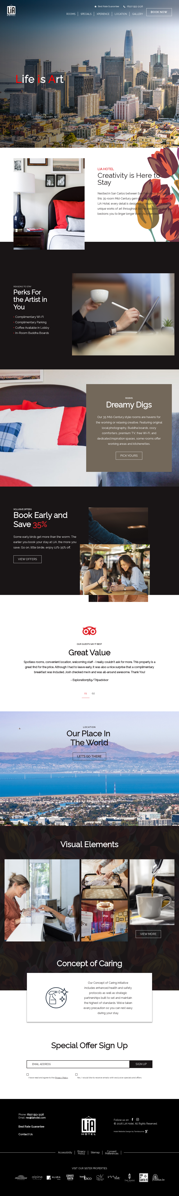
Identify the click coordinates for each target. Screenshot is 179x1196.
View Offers (27, 559)
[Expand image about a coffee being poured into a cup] (152, 892)
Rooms (70, 14)
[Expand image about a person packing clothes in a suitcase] (104, 879)
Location (121, 14)
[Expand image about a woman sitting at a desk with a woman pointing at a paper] (42, 900)
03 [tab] (37, 114)
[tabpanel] (89, 664)
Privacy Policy (61, 1077)
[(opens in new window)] (21, 1177)
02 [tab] (29, 114)
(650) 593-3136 (135, 6)
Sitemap (95, 1152)
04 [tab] (44, 114)
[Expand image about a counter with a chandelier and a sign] (104, 920)
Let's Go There (89, 756)
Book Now (159, 12)
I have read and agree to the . (48, 1078)
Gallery (137, 14)
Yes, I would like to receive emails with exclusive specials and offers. (109, 1078)
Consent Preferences (112, 1152)
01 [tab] (21, 114)
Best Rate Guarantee (108, 6)
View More (148, 934)
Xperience (103, 14)
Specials (86, 14)
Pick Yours (129, 455)
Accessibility (65, 1152)
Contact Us (26, 1134)
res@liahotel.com (36, 1117)
